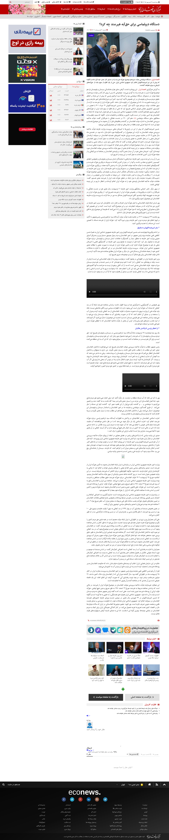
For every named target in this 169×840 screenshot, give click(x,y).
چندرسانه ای (41, 805)
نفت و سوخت (76, 2)
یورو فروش (77, 115)
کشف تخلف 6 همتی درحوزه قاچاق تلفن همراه (68, 192)
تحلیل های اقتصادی (116, 829)
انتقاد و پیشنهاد (143, 822)
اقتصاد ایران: (155, 79)
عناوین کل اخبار (91, 805)
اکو (148, 16)
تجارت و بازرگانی (76, 16)
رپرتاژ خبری (67, 829)
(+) (135, 118)
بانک (134, 16)
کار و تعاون (65, 16)
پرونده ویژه (93, 826)
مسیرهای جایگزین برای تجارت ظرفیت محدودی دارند (66, 180)
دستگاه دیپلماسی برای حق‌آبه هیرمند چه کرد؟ (129, 24)
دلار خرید (78, 95)
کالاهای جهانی (56, 2)
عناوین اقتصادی (91, 808)
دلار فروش (78, 110)
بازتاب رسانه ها (92, 819)
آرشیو (36, 2)
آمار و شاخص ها (117, 822)
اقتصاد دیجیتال (46, 16)
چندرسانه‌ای (78, 9)
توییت (43, 812)
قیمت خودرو (118, 819)
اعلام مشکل (144, 826)
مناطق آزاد (91, 9)
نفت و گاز (116, 16)
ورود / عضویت (126, 2)
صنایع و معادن (87, 16)
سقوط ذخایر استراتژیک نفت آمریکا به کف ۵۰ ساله (67, 195)
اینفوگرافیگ (42, 822)
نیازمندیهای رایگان (66, 812)
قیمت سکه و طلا (117, 808)
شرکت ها (30, 16)
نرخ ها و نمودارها (117, 812)
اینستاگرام (42, 815)
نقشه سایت (144, 819)
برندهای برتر (67, 826)
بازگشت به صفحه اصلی (141, 697)
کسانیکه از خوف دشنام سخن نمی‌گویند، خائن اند (67, 188)
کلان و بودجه (141, 16)
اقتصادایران (142, 89)
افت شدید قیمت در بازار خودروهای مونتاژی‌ (69, 211)
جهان (152, 16)
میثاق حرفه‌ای (143, 829)
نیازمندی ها (65, 9)
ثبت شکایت (67, 822)
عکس (43, 819)
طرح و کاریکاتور (40, 826)
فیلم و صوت (41, 829)
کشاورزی (37, 16)
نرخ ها (115, 9)
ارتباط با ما (144, 808)
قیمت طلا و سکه (88, 2)
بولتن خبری (67, 808)
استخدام (68, 805)
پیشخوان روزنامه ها (91, 822)
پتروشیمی (109, 16)
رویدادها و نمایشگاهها (116, 826)
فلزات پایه (66, 2)
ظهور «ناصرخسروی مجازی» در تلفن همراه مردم (68, 207)
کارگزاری (124, 16)
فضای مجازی (41, 808)
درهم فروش (77, 120)
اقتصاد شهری (57, 16)
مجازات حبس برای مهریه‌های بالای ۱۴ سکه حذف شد (66, 215)
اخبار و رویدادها (130, 9)
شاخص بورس (118, 815)
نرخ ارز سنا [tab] (75, 86)
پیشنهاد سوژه (118, 805)
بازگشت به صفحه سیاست (106, 697)
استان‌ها (102, 9)
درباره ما (145, 805)
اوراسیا (158, 16)
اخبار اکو (93, 812)
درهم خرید (77, 105)
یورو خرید (78, 100)
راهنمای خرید (67, 819)
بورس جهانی (45, 2)
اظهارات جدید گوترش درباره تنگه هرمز (70, 199)
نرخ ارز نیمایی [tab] (57, 86)
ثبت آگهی (68, 815)
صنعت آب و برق (99, 16)
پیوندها (145, 815)
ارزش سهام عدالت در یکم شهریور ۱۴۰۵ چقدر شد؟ (67, 203)
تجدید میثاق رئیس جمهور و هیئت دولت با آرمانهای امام (65, 184)
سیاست (91, 35)
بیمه (129, 16)
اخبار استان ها (92, 815)
